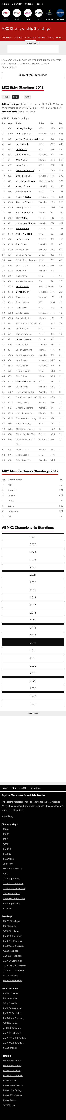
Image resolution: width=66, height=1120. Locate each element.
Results (41, 37)
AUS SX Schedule (12, 1028)
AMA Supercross (11, 878)
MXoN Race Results (13, 1085)
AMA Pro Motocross (13, 883)
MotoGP (7, 908)
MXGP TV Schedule (13, 1075)
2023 (33, 559)
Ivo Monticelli (22, 286)
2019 (33, 589)
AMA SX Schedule (12, 1033)
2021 (33, 574)
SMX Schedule (10, 1048)
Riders (39, 3)
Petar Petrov (22, 228)
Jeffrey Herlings (24, 128)
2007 (33, 680)
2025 (33, 544)
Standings (30, 37)
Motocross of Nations (12, 810)
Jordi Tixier (21, 149)
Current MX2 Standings (33, 75)
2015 (33, 620)
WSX (5, 873)
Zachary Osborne (24, 202)
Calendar (17, 3)
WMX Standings (11, 931)
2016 (33, 612)
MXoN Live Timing (12, 1090)
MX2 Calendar (10, 998)
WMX (28, 19)
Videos (29, 3)
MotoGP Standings (12, 980)
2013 (33, 635)
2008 (33, 673)
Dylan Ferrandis (24, 175)
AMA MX (60, 19)
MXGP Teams (9, 1080)
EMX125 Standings (12, 941)
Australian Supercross (14, 898)
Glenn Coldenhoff (25, 170)
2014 (33, 627)
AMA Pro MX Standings (14, 965)
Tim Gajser (21, 307)
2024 (33, 552)
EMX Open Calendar (13, 1018)
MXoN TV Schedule (13, 1095)
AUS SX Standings (12, 955)
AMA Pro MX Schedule (14, 1038)
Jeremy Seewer (24, 339)
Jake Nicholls (22, 144)
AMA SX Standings (12, 960)
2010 (33, 658)
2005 (33, 695)
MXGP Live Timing (12, 1070)
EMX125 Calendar (12, 1013)
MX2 (17, 19)
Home (5, 3)
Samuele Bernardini (25, 381)
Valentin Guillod (24, 233)
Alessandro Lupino (25, 181)
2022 (33, 567)
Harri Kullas (21, 218)
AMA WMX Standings (13, 970)
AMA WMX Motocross (14, 888)
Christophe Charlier (26, 223)
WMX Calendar (10, 1003)
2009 (33, 665)
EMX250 (7, 849)
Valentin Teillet (23, 197)
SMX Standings (10, 975)
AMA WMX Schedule (13, 1043)
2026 (33, 536)
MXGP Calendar (11, 993)
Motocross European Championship (41, 806)
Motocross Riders (12, 1060)
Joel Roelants (23, 154)
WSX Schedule (10, 1023)
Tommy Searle (23, 133)
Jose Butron (22, 165)
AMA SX (49, 19)
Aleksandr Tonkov (25, 212)
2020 (33, 582)
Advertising (7, 816)
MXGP (5, 19)
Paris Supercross (11, 903)
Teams (50, 37)
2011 (33, 650)
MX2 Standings (10, 926)
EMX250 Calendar (12, 1008)
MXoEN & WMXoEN (12, 868)
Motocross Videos (12, 1065)
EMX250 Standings (12, 936)
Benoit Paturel (23, 291)
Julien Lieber (22, 239)
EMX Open (8, 858)
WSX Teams (9, 1105)
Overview (7, 37)
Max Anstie (21, 160)
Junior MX (8, 863)
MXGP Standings (11, 921)
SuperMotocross (11, 893)
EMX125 (7, 854)
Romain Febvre (23, 191)
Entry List (61, 37)
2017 (33, 604)
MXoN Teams (9, 1100)
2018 (33, 597)
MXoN (38, 19)
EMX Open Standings (13, 946)
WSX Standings (10, 951)
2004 (33, 703)
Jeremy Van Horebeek (27, 139)
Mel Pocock (22, 244)
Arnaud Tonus (23, 186)
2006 (33, 688)
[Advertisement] (33, 49)
